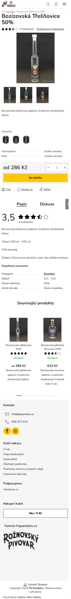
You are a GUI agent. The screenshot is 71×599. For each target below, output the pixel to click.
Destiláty (49, 274)
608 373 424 (20, 422)
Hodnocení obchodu (15, 474)
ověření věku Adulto (29, 597)
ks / (35, 513)
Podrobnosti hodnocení (50, 29)
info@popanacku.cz (23, 414)
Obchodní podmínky (15, 464)
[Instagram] (15, 431)
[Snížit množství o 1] (48, 167)
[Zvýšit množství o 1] (65, 167)
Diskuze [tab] (47, 204)
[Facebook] (7, 431)
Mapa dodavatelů (13, 454)
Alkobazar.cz (10, 489)
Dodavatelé (10, 459)
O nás (6, 449)
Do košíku (35, 178)
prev (3, 334)
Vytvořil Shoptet (37, 584)
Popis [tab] (22, 204)
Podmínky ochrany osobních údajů (23, 469)
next (67, 334)
